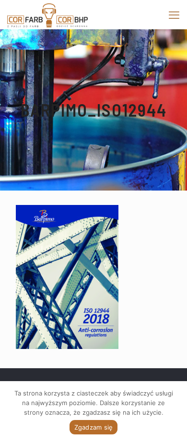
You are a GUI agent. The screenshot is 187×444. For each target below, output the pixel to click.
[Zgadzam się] (175, 413)
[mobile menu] (174, 14)
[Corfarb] (47, 14)
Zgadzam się (93, 427)
